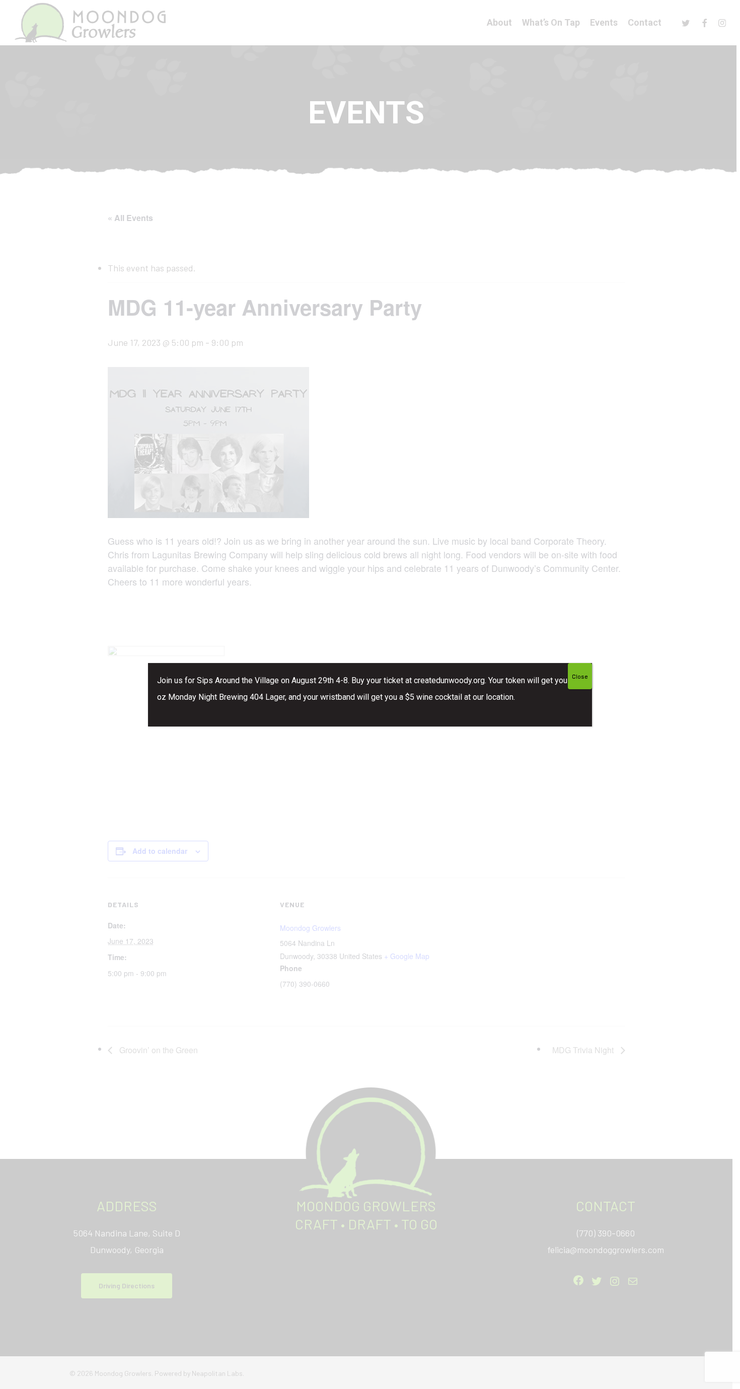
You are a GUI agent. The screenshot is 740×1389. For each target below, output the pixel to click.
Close (580, 676)
